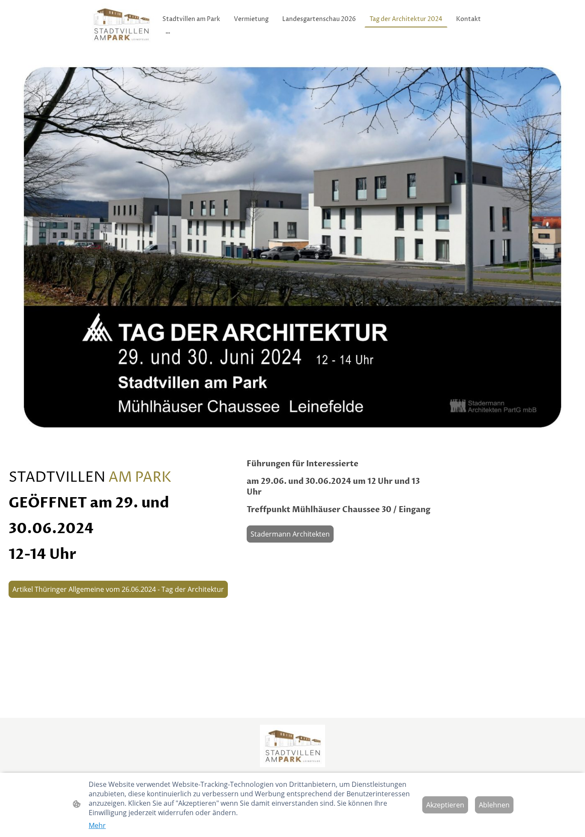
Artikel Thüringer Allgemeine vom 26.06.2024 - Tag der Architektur (118, 589)
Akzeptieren (445, 805)
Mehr (97, 825)
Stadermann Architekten (290, 534)
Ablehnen (494, 805)
